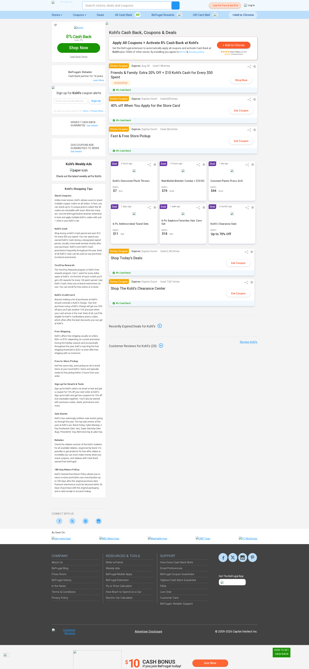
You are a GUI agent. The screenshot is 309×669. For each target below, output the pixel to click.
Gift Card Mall (202, 15)
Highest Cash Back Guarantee (178, 580)
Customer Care (169, 597)
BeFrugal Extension (117, 580)
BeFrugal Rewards (163, 15)
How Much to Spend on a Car (123, 591)
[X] (232, 557)
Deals (100, 15)
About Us (57, 562)
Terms (86, 111)
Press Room (59, 574)
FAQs (163, 586)
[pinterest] (252, 557)
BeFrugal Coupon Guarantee (177, 574)
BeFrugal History (61, 580)
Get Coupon (241, 110)
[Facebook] (58, 521)
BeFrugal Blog (60, 568)
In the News (59, 586)
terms (182, 51)
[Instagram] (98, 521)
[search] (175, 5)
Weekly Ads (113, 568)
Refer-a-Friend (114, 562)
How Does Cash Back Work (176, 562)
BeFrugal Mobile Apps (119, 574)
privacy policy (196, 51)
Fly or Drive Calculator (119, 586)
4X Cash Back (124, 15)
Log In (251, 5)
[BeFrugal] (65, 2)
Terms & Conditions (63, 591)
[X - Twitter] (71, 521)
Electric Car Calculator (119, 597)
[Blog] (84, 521)
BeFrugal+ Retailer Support (176, 603)
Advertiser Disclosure (148, 631)
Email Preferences (171, 568)
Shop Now (241, 80)
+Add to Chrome (243, 15)
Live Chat (165, 591)
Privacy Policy (97, 111)
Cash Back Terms (78, 56)
